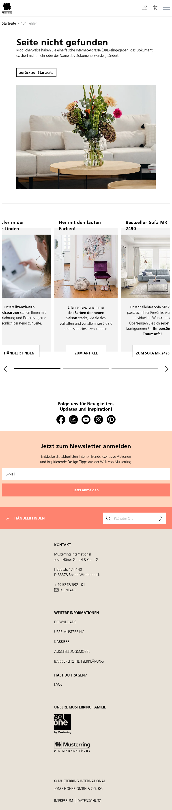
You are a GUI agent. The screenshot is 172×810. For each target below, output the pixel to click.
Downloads (65, 621)
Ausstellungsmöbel (72, 651)
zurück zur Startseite (36, 72)
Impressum (64, 800)
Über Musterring (69, 631)
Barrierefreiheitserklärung (79, 661)
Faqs (58, 684)
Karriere (61, 641)
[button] (155, 8)
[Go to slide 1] (37, 368)
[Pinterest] (111, 419)
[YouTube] (86, 419)
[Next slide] (166, 368)
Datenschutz (89, 800)
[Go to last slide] (5, 368)
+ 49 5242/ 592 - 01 (69, 584)
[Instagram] (98, 419)
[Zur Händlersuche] (160, 518)
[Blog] (73, 419)
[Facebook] (60, 419)
